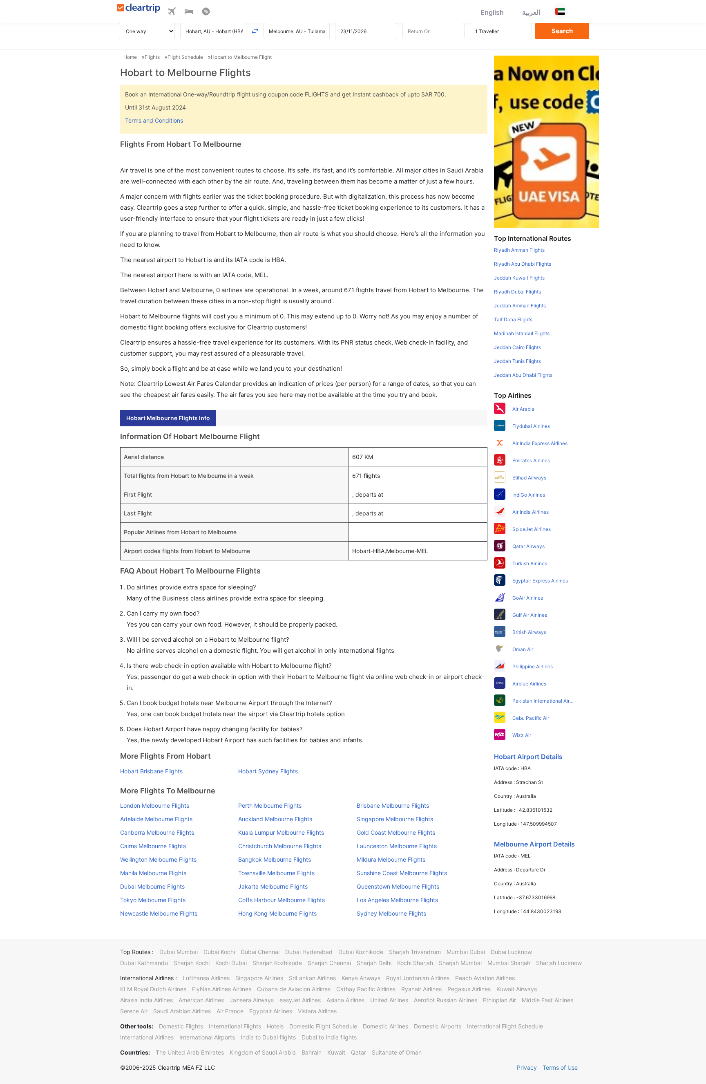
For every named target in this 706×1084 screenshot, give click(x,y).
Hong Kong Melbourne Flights (277, 913)
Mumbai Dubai (466, 951)
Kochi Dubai (231, 962)
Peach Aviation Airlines (485, 977)
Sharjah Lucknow (559, 962)
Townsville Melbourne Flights (276, 872)
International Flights (235, 1026)
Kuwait (336, 1052)
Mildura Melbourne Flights (391, 859)
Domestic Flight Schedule (323, 1026)
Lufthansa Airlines (206, 977)
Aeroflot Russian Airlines (445, 1000)
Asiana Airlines (345, 1000)
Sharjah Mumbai (460, 962)
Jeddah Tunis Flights (517, 361)
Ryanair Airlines (421, 988)
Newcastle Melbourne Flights (158, 913)
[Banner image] (546, 141)
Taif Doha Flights (513, 319)
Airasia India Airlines (146, 1000)
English (492, 12)
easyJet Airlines (300, 1000)
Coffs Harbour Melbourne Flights (281, 899)
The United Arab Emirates (190, 1052)
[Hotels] (189, 12)
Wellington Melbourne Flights (158, 859)
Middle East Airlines (547, 1000)
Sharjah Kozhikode (277, 962)
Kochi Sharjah (415, 962)
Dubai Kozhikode (360, 951)
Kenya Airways (361, 977)
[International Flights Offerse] (206, 12)
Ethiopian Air (499, 1000)
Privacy (527, 1067)
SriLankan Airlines (312, 977)
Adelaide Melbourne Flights (156, 818)
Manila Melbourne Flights (153, 872)
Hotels (275, 1026)
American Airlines (201, 1000)
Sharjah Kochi (192, 962)
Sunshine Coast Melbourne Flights (402, 872)
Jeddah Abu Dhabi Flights (523, 375)
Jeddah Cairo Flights (517, 347)
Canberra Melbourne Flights (157, 832)
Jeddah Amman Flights (520, 305)
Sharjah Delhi (374, 962)
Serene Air (133, 1011)
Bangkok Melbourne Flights (274, 859)
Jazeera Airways (252, 1000)
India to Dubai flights (268, 1037)
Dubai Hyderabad (309, 951)
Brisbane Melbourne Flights (393, 805)
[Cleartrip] (139, 8)
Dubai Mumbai (178, 951)
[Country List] (560, 11)
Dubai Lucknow (511, 951)
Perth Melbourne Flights (270, 805)
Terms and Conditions (154, 120)
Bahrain (312, 1052)
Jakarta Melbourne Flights (273, 886)
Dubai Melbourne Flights (152, 886)
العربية (531, 12)
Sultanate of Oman (397, 1052)
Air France (230, 1011)
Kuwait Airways (516, 988)
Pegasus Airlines (469, 988)
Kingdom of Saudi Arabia (263, 1052)
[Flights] (171, 12)
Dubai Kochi (219, 951)
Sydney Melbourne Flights (391, 913)
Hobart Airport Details (528, 757)
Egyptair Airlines (270, 1011)
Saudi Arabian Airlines (182, 1011)
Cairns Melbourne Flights (153, 845)
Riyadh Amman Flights (519, 250)
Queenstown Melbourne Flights (398, 886)
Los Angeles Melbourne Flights (397, 899)
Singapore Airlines (259, 977)
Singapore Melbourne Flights (395, 818)
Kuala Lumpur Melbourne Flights (281, 832)
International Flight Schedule (505, 1026)
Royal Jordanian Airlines (417, 977)
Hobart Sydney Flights (268, 771)
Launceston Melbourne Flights (397, 845)
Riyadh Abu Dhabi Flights (522, 264)
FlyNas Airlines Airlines (221, 988)
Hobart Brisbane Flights (151, 771)
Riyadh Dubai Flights (517, 292)
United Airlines (389, 1000)
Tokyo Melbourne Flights (152, 899)
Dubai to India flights (329, 1037)
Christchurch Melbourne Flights (279, 845)
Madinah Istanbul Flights (522, 333)
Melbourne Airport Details (534, 844)
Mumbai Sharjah (508, 962)
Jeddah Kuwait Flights (519, 278)
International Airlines (147, 1037)
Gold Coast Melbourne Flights (396, 832)
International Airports (207, 1037)
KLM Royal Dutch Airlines (153, 988)
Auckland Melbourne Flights (275, 818)
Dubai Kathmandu (144, 962)
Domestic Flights (181, 1026)
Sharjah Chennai (329, 962)
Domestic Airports (437, 1026)
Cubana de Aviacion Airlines (294, 988)
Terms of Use (560, 1067)
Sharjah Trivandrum (415, 951)
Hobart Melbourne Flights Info (168, 417)
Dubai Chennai (260, 951)
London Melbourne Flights (154, 805)
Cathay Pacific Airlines (365, 988)
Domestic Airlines (385, 1026)
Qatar (358, 1052)
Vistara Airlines (317, 1011)
